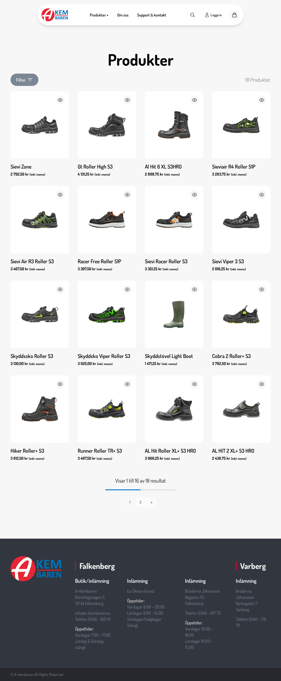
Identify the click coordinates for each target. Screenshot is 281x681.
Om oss (122, 15)
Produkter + (99, 15)
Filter (21, 80)
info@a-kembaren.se (92, 613)
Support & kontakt (151, 15)
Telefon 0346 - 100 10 (93, 619)
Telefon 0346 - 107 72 (203, 613)
